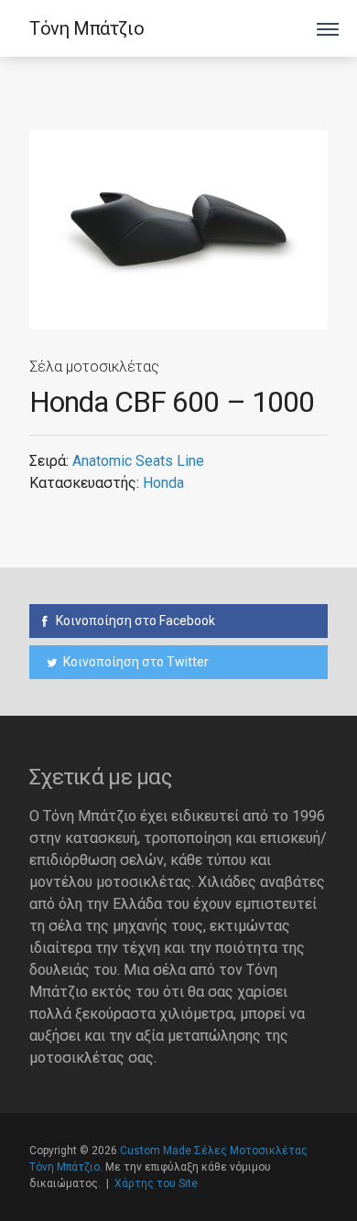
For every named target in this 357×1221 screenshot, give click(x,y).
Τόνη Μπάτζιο (86, 28)
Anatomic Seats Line (138, 461)
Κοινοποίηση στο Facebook (134, 620)
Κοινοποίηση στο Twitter (134, 661)
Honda (163, 483)
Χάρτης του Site (156, 1183)
